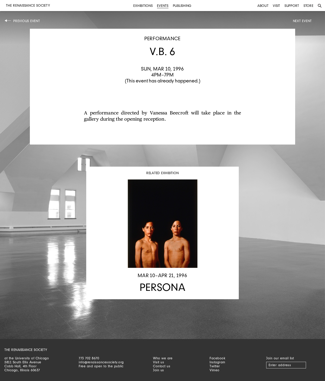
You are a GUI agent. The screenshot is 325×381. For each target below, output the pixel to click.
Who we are (162, 358)
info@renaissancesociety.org (101, 362)
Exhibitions (143, 6)
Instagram (217, 362)
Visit (276, 6)
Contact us (161, 366)
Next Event (302, 21)
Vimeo (215, 370)
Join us (158, 370)
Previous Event (26, 21)
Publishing (182, 6)
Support (292, 6)
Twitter (215, 366)
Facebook (217, 358)
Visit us (158, 362)
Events (162, 6)
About (263, 6)
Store (309, 6)
